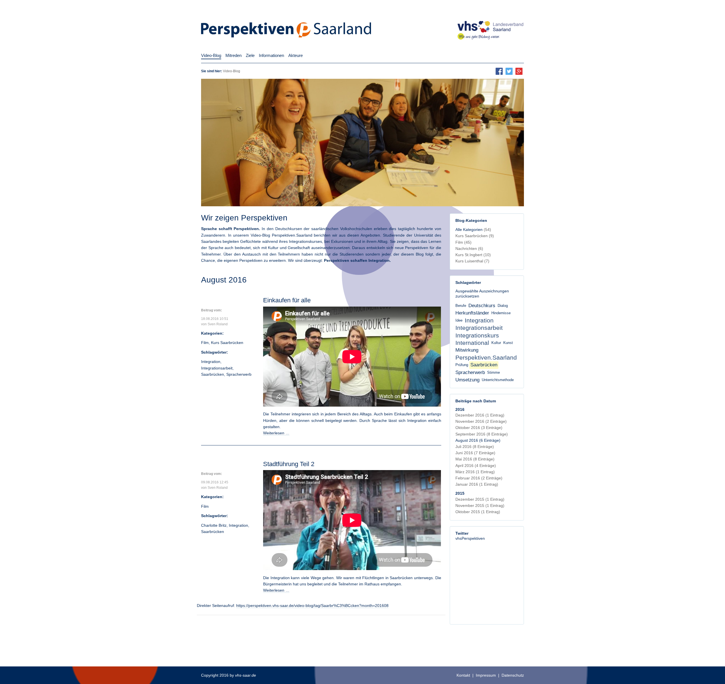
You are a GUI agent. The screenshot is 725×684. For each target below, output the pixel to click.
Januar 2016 (476, 484)
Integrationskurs (477, 335)
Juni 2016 (475, 453)
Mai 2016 (474, 459)
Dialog (503, 306)
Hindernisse (501, 313)
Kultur (496, 343)
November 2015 (479, 505)
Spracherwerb (238, 374)
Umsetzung (467, 380)
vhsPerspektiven (470, 538)
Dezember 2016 (479, 415)
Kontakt (463, 675)
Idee (458, 320)
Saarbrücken (212, 374)
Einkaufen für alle (287, 300)
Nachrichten (469, 248)
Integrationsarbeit (217, 368)
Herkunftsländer (472, 313)
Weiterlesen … (276, 433)
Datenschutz (513, 675)
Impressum (486, 675)
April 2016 (475, 465)
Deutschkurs (481, 305)
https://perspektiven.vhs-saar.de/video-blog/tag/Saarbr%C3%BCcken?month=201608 (312, 605)
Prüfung (461, 365)
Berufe (460, 306)
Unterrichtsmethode (498, 380)
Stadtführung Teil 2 (288, 464)
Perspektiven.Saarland (486, 357)
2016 (459, 409)
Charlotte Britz (214, 525)
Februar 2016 (478, 478)
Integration (210, 361)
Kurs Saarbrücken (227, 342)
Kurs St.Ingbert (473, 254)
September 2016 (481, 434)
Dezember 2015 (479, 499)
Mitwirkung (466, 350)
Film (205, 342)
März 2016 (475, 472)
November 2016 (481, 421)
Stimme (493, 373)
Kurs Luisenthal (472, 261)
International (472, 342)
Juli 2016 (474, 446)
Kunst (508, 343)
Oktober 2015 (477, 511)
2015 (459, 493)
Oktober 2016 (478, 427)
